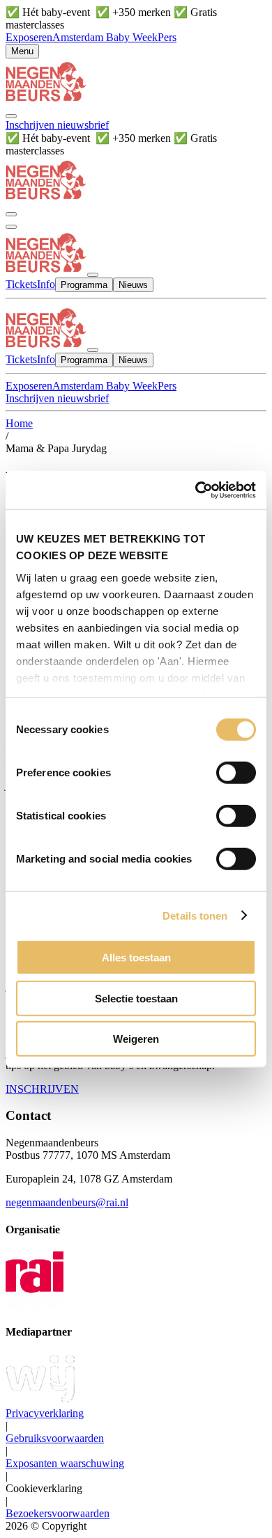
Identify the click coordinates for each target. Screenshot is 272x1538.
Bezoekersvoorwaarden (57, 1513)
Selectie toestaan (136, 998)
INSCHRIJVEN (42, 1089)
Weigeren (136, 1039)
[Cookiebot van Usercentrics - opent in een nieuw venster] (195, 490)
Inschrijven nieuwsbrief (57, 125)
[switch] (236, 773)
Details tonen (195, 915)
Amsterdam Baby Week (105, 37)
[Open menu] (11, 227)
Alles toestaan (136, 957)
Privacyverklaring (45, 1413)
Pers (167, 37)
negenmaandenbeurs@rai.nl (67, 1202)
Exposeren (29, 37)
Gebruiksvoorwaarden (55, 1438)
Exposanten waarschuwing (65, 1463)
